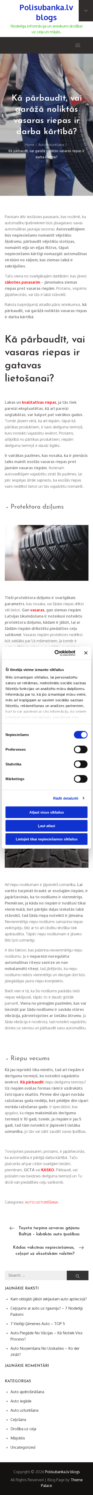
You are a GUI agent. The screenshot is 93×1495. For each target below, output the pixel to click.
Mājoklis (17, 1438)
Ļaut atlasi (46, 826)
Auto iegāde (20, 1401)
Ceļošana (18, 1419)
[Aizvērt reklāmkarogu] (86, 653)
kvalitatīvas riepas (39, 402)
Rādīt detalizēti (65, 798)
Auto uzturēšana (41, 1202)
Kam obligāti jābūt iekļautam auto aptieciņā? (48, 1299)
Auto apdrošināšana (27, 1391)
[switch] (81, 749)
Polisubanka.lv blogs (46, 12)
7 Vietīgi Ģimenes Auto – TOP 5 (37, 1323)
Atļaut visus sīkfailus (46, 812)
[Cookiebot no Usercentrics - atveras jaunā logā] (56, 653)
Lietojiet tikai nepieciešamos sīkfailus (47, 839)
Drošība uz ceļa (23, 1428)
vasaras (37, 610)
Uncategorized (22, 1447)
